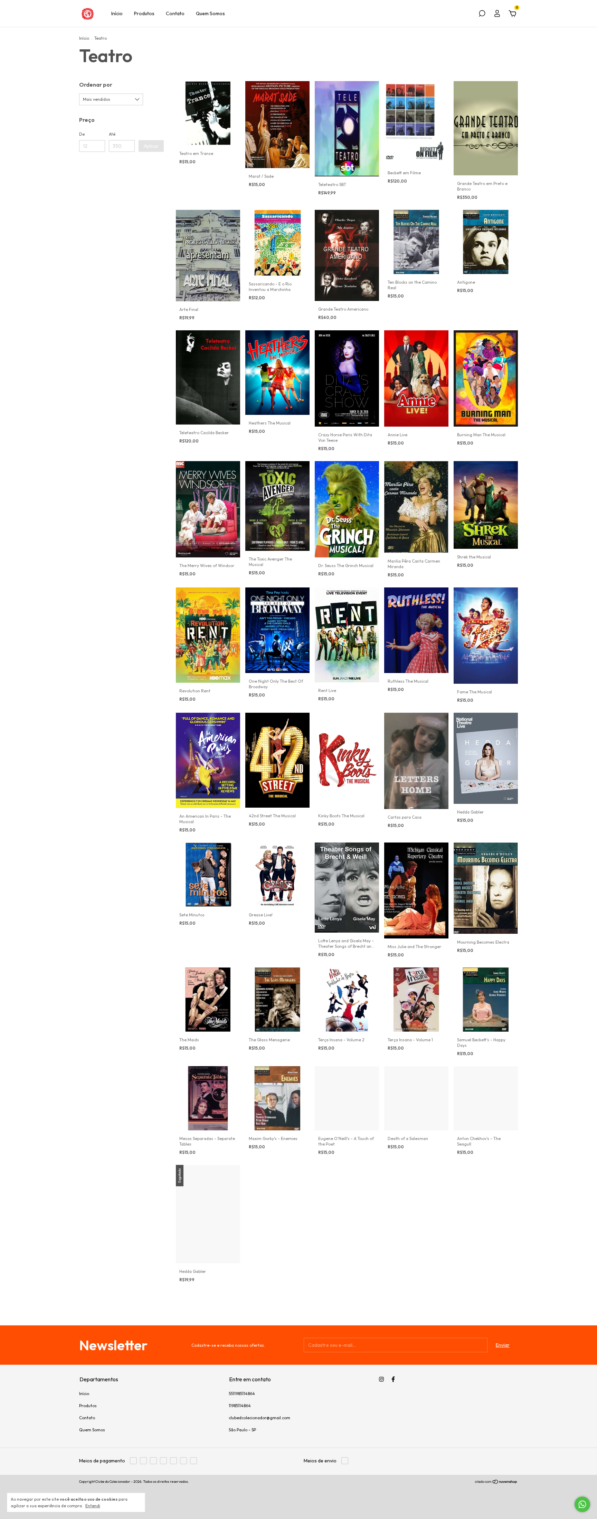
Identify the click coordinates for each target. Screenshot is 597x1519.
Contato (175, 13)
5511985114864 (242, 1393)
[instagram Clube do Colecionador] (381, 1379)
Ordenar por (95, 84)
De (82, 134)
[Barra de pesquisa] (482, 14)
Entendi (92, 1505)
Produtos (144, 13)
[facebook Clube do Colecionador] (393, 1379)
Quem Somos (210, 13)
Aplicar (151, 146)
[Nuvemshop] (496, 1482)
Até (112, 134)
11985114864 (240, 1405)
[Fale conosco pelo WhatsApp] (582, 1504)
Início (117, 13)
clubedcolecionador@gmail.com (259, 1417)
